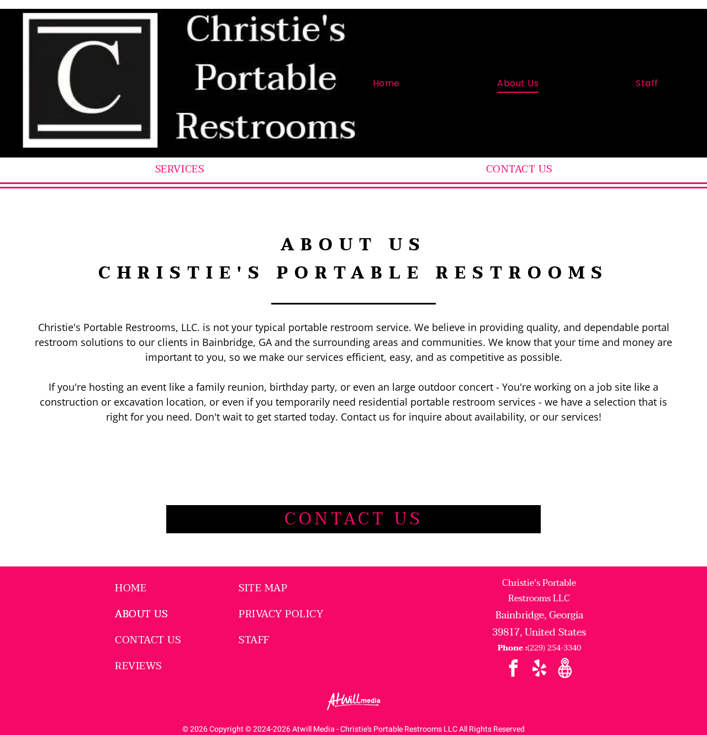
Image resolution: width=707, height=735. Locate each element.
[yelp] (539, 669)
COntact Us (353, 519)
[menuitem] (386, 83)
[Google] (565, 669)
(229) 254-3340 (554, 648)
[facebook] (513, 669)
